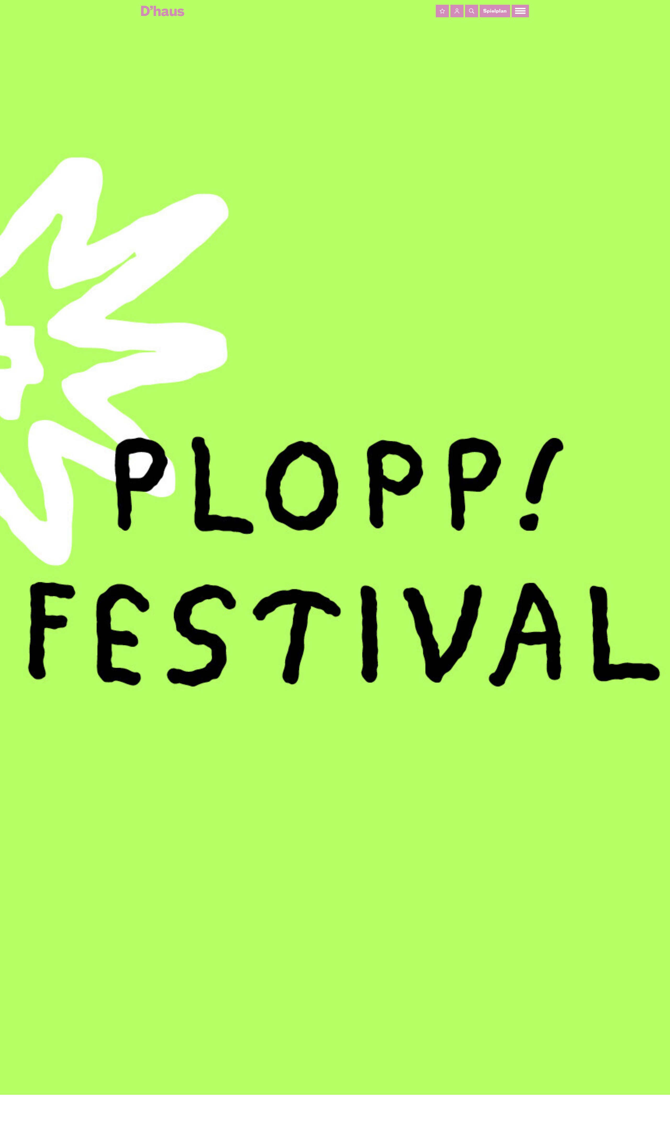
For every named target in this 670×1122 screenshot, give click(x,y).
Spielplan (495, 11)
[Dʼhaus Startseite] (162, 11)
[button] (442, 11)
